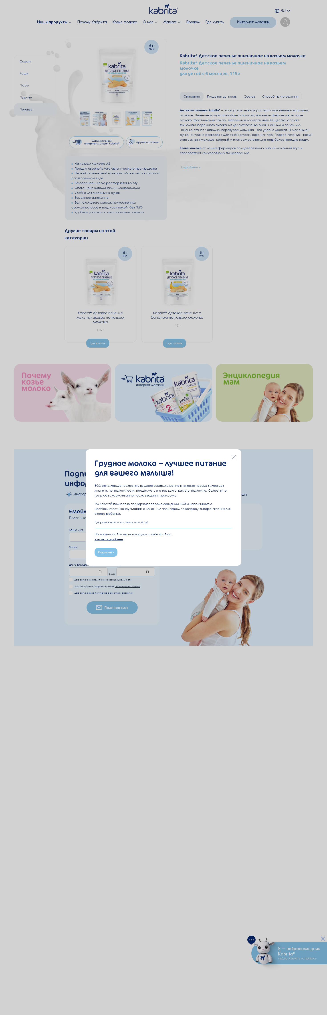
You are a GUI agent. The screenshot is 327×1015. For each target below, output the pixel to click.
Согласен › (106, 552)
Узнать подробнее (109, 539)
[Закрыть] (233, 457)
